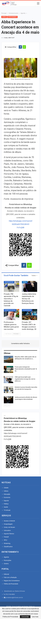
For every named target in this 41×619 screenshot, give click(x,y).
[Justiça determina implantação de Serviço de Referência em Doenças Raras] (29, 286)
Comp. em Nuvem (9, 527)
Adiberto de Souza (10, 310)
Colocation (7, 530)
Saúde (6, 507)
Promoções (7, 560)
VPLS (5, 540)
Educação (7, 494)
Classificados (8, 546)
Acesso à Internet (9, 521)
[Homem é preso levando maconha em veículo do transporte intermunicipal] (8, 389)
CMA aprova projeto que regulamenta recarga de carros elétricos (25, 379)
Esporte (6, 500)
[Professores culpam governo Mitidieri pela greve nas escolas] (11, 314)
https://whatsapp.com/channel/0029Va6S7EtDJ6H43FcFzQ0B (20, 224)
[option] (20, 380)
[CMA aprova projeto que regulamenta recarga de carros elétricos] (8, 379)
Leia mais (35, 616)
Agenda (4, 16)
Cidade (25, 282)
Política (6, 504)
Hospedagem (8, 524)
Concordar (25, 617)
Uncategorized (9, 282)
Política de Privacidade (11, 584)
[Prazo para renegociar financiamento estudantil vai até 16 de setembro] (8, 369)
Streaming (7, 543)
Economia (7, 497)
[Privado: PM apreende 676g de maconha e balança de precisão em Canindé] (11, 286)
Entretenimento (12, 16)
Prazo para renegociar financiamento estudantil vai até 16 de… (26, 369)
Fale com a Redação (10, 577)
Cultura (6, 491)
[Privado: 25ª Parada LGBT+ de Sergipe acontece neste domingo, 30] (29, 314)
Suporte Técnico (9, 533)
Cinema (6, 563)
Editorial (6, 574)
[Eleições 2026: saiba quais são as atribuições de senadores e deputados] (8, 359)
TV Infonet (7, 510)
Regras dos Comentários (12, 580)
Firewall (6, 537)
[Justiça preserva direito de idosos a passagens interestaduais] (8, 399)
